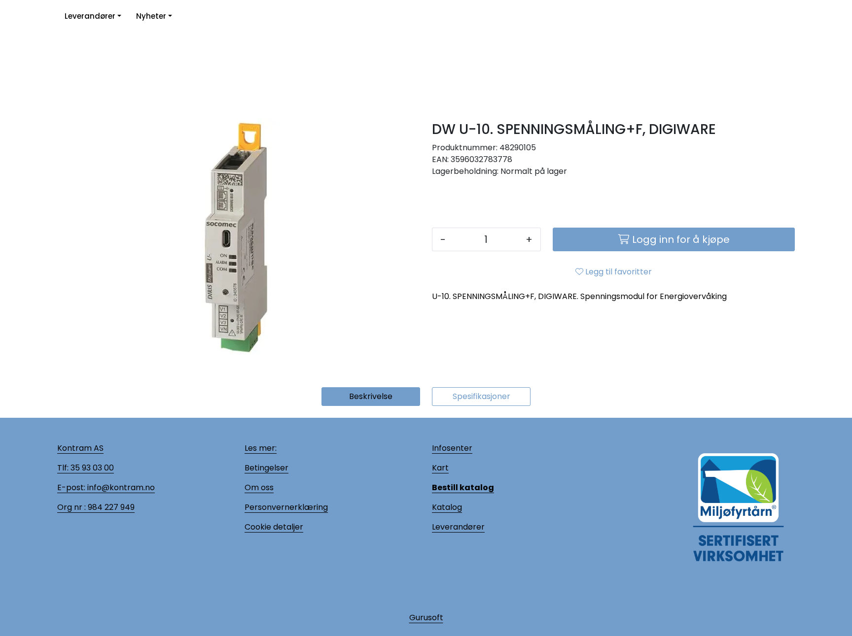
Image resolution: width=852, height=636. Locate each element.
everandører (460, 527)
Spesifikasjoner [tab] (481, 396)
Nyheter (151, 16)
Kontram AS (80, 448)
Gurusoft (426, 617)
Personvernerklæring (286, 507)
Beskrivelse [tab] (370, 396)
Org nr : (71, 507)
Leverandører (90, 16)
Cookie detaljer (274, 527)
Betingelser (266, 467)
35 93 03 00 (91, 467)
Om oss (259, 487)
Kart (440, 467)
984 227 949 (110, 507)
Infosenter (452, 448)
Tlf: (63, 467)
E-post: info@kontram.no (106, 487)
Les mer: (261, 448)
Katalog (447, 507)
